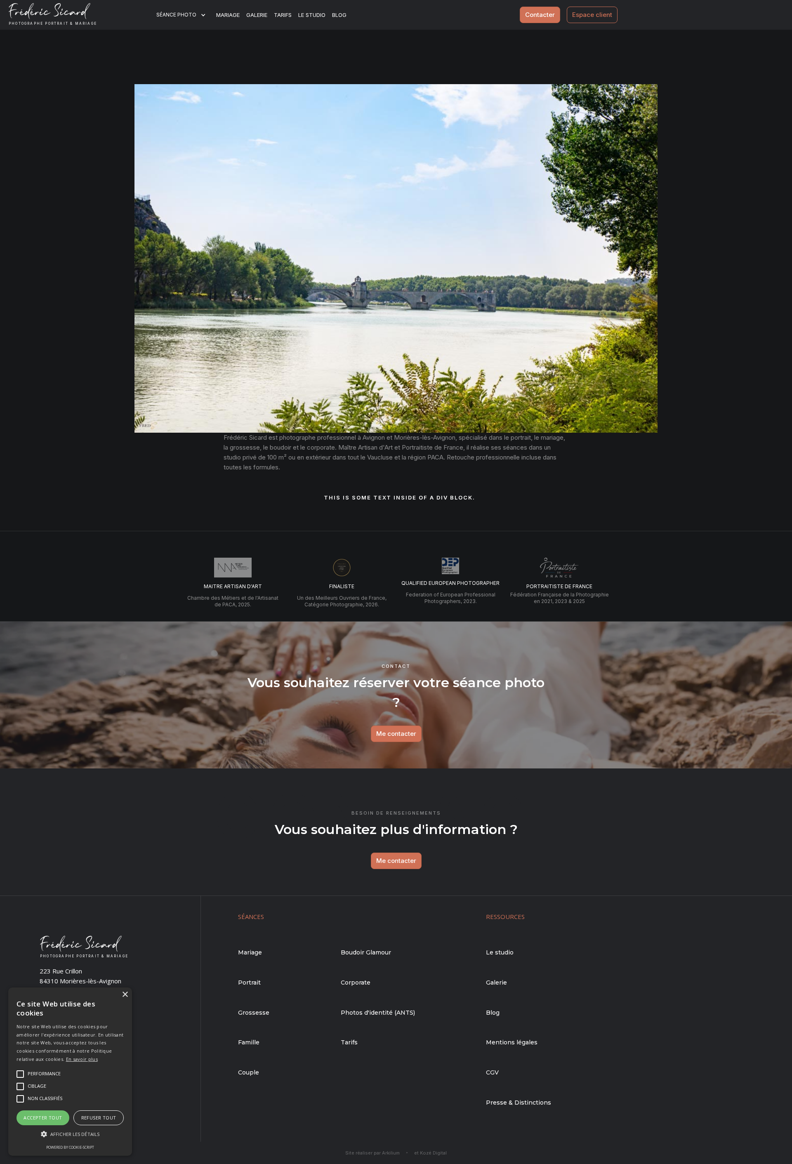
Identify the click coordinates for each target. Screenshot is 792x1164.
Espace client (592, 15)
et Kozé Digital (430, 1153)
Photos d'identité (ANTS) (378, 1012)
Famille (248, 1042)
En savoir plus (82, 1059)
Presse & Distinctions (518, 1102)
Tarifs (283, 15)
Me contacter (396, 734)
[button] (186, 14)
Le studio (311, 15)
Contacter (540, 15)
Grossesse (253, 1012)
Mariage (228, 15)
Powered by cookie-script (70, 1147)
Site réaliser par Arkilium (372, 1153)
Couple (248, 1072)
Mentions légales (511, 1042)
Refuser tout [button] (98, 1118)
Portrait (249, 982)
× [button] (125, 995)
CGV (492, 1072)
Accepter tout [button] (43, 1118)
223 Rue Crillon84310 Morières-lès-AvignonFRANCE (80, 981)
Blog (493, 1012)
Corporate (355, 982)
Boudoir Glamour (366, 952)
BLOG (339, 15)
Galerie (256, 15)
